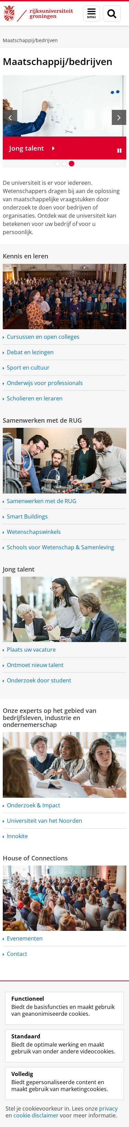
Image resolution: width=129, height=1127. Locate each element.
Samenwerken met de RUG (42, 420)
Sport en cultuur (28, 367)
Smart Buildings (27, 516)
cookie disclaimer (35, 1115)
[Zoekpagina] (111, 13)
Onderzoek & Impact (33, 805)
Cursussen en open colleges (43, 336)
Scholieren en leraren (35, 398)
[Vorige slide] (10, 117)
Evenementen (25, 938)
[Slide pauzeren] (119, 150)
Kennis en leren (25, 256)
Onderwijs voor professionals (45, 383)
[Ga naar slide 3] (71, 163)
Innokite (17, 836)
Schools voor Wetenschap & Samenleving (60, 547)
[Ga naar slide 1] (57, 163)
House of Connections (35, 858)
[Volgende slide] (119, 117)
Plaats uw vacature (31, 649)
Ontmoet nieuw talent (35, 665)
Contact (17, 953)
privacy (108, 1108)
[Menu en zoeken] (91, 13)
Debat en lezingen (30, 352)
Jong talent (18, 569)
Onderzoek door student (39, 680)
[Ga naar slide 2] (64, 163)
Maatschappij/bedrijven (30, 40)
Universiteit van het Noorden (44, 820)
